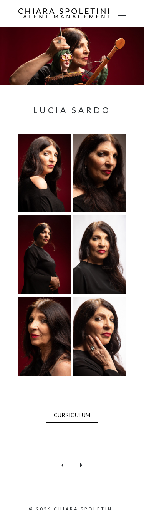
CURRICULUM (72, 415)
